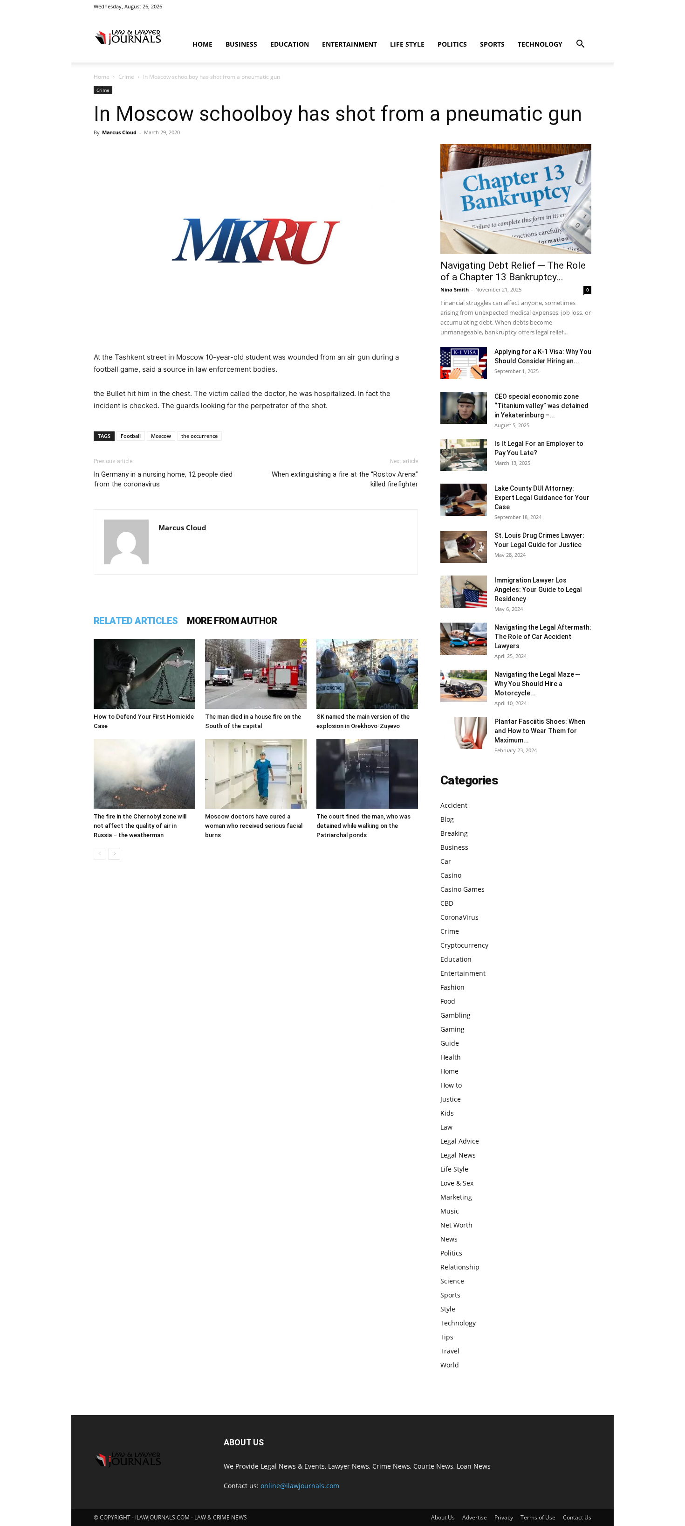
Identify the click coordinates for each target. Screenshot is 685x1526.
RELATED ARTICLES (136, 620)
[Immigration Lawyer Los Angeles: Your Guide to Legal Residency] (463, 592)
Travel (449, 1350)
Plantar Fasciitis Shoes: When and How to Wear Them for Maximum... (539, 731)
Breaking (454, 833)
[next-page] (114, 854)
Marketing (456, 1197)
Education (289, 44)
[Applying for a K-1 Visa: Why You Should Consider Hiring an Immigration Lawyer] (463, 363)
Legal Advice (459, 1141)
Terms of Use (538, 1517)
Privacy (503, 1517)
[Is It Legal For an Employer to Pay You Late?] (463, 455)
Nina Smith (454, 289)
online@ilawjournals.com (299, 1485)
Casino (450, 875)
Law (446, 1127)
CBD (446, 903)
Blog (447, 819)
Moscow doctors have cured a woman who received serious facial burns (253, 826)
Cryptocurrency (464, 945)
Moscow (161, 435)
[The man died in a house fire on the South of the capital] (256, 674)
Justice (450, 1099)
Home (202, 44)
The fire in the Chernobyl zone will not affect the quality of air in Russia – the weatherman (140, 826)
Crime (126, 77)
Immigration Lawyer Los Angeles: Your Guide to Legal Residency (538, 589)
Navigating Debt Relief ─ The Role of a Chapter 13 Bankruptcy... (513, 271)
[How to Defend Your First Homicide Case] (144, 674)
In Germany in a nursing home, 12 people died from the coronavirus (163, 479)
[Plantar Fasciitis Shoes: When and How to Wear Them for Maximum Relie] (463, 733)
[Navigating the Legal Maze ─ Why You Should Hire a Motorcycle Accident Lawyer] (463, 686)
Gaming (452, 1029)
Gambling (455, 1015)
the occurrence (199, 435)
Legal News (458, 1155)
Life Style (407, 44)
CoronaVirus (459, 917)
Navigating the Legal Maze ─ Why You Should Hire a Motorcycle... (537, 684)
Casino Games (462, 889)
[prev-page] (99, 854)
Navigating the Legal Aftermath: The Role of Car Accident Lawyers (542, 637)
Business (241, 44)
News (449, 1239)
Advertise (474, 1517)
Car (445, 861)
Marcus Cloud (119, 132)
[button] (580, 45)
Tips (446, 1336)
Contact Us (577, 1517)
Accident (453, 805)
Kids (447, 1113)
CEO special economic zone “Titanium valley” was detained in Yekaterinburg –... (541, 406)
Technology (540, 44)
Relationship (460, 1266)
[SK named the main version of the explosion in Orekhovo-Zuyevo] (367, 674)
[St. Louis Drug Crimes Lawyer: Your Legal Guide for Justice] (463, 547)
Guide (449, 1043)
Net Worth (456, 1225)
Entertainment (349, 44)
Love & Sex (456, 1183)
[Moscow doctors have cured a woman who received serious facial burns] (256, 774)
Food (447, 1001)
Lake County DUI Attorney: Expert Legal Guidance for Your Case (541, 498)
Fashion (452, 987)
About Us (443, 1517)
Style (447, 1308)
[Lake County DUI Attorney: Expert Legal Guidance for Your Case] (463, 500)
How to (451, 1085)
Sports (492, 44)
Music (449, 1211)
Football (131, 435)
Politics (452, 44)
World (449, 1364)
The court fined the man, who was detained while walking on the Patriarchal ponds (363, 826)
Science (452, 1280)
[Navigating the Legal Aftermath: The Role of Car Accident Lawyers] (463, 639)
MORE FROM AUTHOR (232, 620)
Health (450, 1057)
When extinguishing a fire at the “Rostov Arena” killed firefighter (345, 479)
